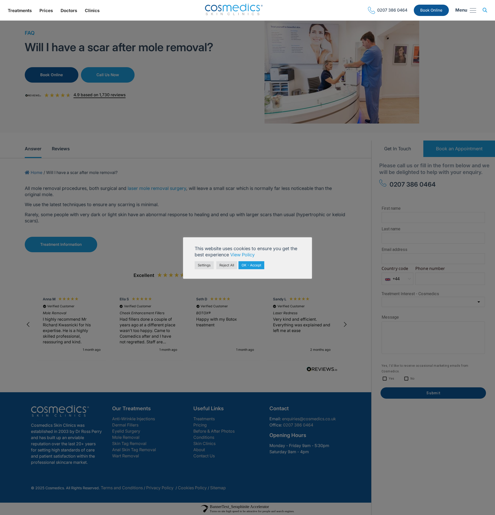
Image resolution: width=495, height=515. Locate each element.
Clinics (92, 10)
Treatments (20, 10)
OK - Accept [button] (251, 265)
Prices (46, 10)
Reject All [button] (226, 265)
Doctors (69, 10)
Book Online (431, 10)
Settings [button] (204, 265)
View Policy (242, 254)
